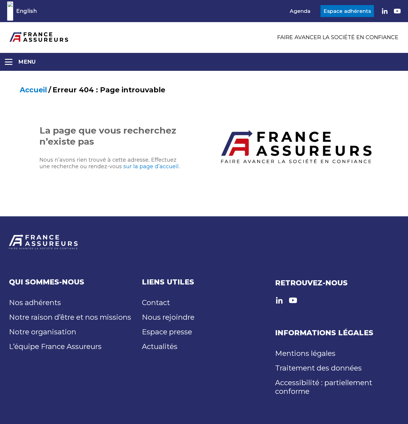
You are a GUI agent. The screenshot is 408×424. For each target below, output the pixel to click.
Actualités (159, 346)
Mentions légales (305, 353)
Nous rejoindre (168, 317)
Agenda (300, 11)
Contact (156, 302)
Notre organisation (42, 331)
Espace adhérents (347, 11)
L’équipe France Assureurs (55, 346)
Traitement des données (318, 368)
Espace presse (167, 331)
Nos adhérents (35, 302)
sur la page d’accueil (151, 166)
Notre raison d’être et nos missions (70, 317)
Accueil (33, 89)
